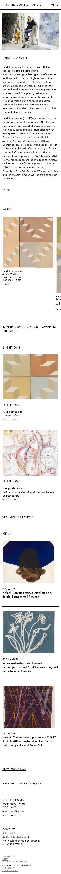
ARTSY (5, 859)
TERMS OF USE (9, 868)
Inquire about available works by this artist (29, 329)
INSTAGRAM (8, 861)
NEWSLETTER (8, 856)
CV (4, 189)
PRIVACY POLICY (10, 870)
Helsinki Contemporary (22, 4)
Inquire (6, 284)
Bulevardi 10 (9, 833)
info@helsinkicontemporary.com (21, 840)
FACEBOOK (21, 861)
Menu (55, 4)
